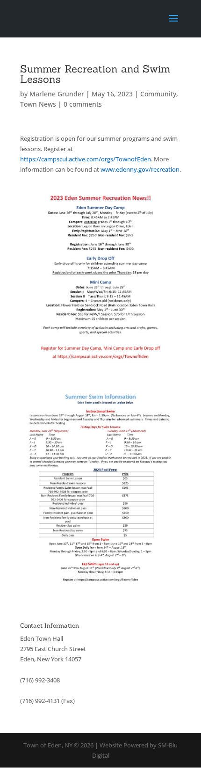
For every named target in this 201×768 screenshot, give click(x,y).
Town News (38, 104)
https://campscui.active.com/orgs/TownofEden (85, 159)
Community (158, 93)
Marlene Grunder (56, 93)
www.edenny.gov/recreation (139, 169)
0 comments (83, 104)
